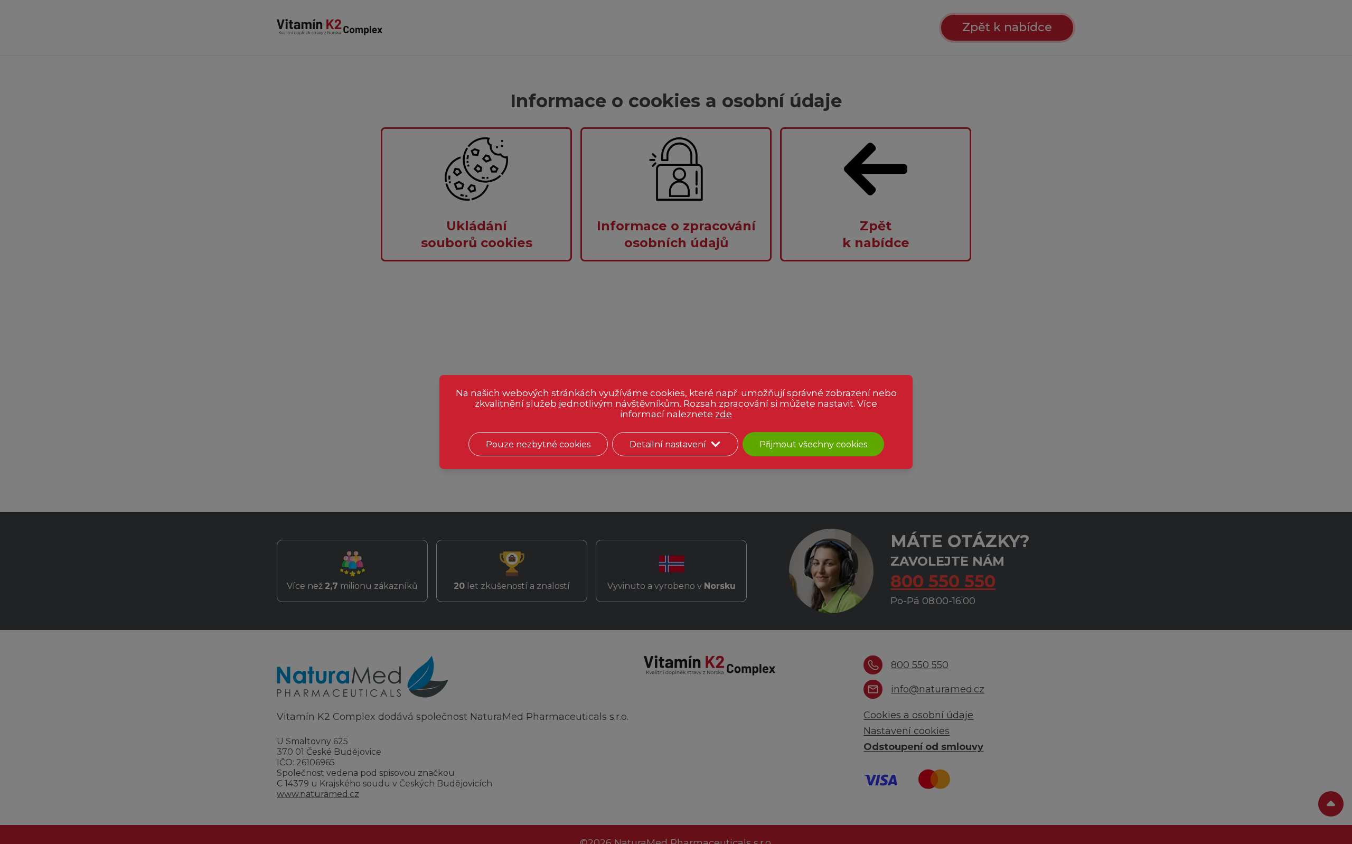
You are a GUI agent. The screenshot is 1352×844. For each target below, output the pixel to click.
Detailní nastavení (668, 444)
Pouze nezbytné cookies (538, 444)
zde (723, 414)
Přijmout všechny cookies (813, 444)
